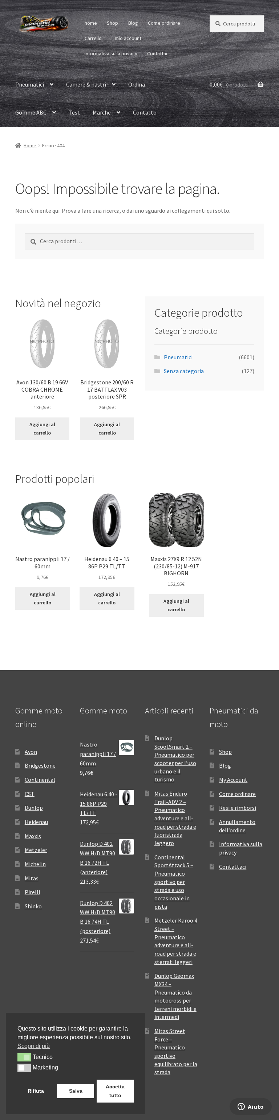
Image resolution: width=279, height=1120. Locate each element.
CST (30, 793)
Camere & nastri (86, 84)
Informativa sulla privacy (111, 53)
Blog (133, 23)
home (91, 23)
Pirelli (32, 892)
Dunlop (34, 807)
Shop (112, 23)
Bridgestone (40, 765)
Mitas (32, 878)
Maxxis (33, 836)
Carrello (93, 38)
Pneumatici (29, 84)
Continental (40, 779)
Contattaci (158, 53)
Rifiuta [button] (36, 1091)
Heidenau (36, 821)
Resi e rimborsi (237, 807)
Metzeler (36, 849)
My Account (233, 779)
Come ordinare (164, 23)
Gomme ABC (30, 112)
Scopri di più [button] (33, 1046)
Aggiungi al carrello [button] (42, 428)
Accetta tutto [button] (115, 1091)
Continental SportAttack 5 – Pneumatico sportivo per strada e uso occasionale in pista (173, 881)
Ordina (136, 84)
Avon (31, 751)
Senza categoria (184, 371)
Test (74, 112)
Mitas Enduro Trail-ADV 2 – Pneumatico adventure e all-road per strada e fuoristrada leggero (175, 818)
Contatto (145, 112)
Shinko (33, 906)
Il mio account (126, 38)
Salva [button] (75, 1091)
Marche (102, 112)
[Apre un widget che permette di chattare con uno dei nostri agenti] (251, 1107)
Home (30, 145)
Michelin (35, 864)
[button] (24, 1057)
